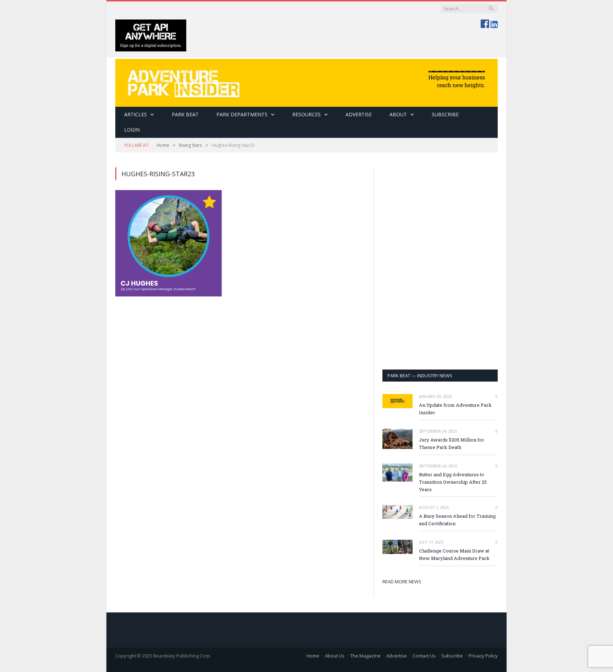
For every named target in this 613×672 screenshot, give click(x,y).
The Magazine (365, 655)
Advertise (359, 114)
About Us (334, 655)
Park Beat (185, 114)
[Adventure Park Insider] (306, 81)
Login (132, 129)
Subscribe (452, 655)
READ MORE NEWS (401, 581)
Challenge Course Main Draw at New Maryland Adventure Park (454, 554)
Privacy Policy (483, 655)
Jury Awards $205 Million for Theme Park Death (451, 443)
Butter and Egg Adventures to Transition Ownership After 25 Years (453, 482)
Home (312, 655)
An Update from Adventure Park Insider (455, 409)
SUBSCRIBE (445, 114)
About (398, 114)
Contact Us (424, 655)
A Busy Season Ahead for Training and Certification (457, 520)
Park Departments (241, 114)
